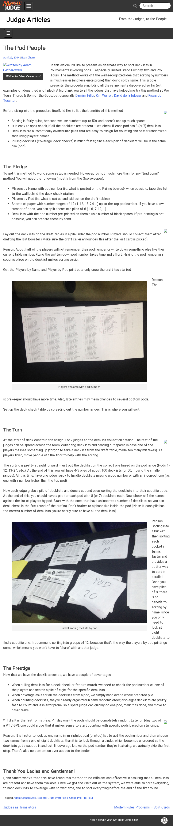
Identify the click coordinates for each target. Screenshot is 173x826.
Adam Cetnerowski (25, 797)
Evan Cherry (28, 57)
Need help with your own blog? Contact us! (114, 819)
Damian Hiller (84, 96)
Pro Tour (88, 797)
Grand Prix (75, 797)
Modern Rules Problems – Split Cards (142, 807)
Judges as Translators (19, 807)
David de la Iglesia (127, 96)
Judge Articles (28, 20)
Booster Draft (46, 797)
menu (29, 6)
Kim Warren (104, 96)
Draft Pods (61, 797)
